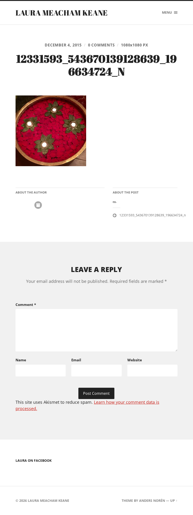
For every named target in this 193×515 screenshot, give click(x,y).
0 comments (101, 45)
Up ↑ (173, 500)
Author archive (38, 205)
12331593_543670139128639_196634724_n (152, 215)
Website (134, 360)
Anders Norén (152, 500)
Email (76, 360)
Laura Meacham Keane (62, 13)
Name (21, 360)
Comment (26, 304)
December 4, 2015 (63, 45)
